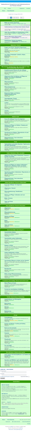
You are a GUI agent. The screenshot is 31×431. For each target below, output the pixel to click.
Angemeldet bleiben (24, 376)
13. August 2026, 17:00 (21, 23)
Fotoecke (7, 333)
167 (25, 34)
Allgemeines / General (16, 45)
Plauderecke (8, 339)
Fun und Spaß (8, 345)
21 (29, 30)
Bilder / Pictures (8, 198)
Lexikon (6, 102)
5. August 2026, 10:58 (21, 33)
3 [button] (14, 17)
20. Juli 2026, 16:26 (22, 41)
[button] (8, 18)
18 (24, 30)
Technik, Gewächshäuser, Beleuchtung (15, 297)
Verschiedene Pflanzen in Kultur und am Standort (17, 260)
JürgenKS (14, 23)
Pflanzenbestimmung (10, 87)
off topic (15, 315)
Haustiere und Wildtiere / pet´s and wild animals (16, 360)
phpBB (11, 426)
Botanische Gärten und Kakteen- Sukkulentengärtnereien (12, 93)
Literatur (7, 110)
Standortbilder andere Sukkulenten (13, 238)
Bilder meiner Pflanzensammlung (13, 273)
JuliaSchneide (15, 41)
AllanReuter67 (21, 413)
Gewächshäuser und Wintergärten (13, 299)
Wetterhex (12, 51)
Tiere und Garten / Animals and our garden (15, 352)
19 (26, 30)
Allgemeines (8, 208)
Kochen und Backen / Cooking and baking (15, 323)
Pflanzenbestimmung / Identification (13, 191)
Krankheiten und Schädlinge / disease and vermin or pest (15, 280)
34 (29, 24)
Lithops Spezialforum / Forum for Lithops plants (15, 182)
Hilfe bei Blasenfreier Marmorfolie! (13, 36)
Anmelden (2, 369)
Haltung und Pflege (9, 216)
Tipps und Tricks (9, 201)
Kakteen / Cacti (15, 116)
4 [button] (16, 17)
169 (29, 34)
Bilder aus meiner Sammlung (12, 22)
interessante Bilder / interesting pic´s (15, 229)
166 (23, 34)
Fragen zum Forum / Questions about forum (15, 47)
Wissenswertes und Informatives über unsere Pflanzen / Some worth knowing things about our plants (16, 67)
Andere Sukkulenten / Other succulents (15, 153)
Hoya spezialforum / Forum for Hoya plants (15, 205)
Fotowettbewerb (8, 317)
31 (24, 24)
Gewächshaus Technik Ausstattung (13, 40)
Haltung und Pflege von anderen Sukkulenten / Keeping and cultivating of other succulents (16, 165)
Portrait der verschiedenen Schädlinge (14, 289)
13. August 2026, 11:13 (21, 29)
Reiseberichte (8, 268)
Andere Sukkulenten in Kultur (12, 252)
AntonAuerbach (15, 37)
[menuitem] (4, 8)
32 (26, 24)
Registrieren (10, 369)
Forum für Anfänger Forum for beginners (15, 119)
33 (27, 24)
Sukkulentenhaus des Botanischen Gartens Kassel (17, 27)
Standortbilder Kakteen (10, 232)
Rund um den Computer (10, 327)
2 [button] (12, 17)
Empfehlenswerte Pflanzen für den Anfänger (15, 70)
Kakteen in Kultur (9, 245)
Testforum (7, 60)
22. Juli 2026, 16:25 (23, 37)
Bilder (6, 220)
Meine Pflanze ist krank (10, 283)
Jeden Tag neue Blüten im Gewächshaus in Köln (16, 32)
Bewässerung (8, 311)
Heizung (7, 306)
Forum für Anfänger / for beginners (13, 184)
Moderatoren (11, 73)
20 (27, 30)
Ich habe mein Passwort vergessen (7, 376)
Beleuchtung (8, 303)
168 (27, 34)
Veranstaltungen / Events (11, 98)
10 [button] (21, 17)
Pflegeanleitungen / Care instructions (14, 137)
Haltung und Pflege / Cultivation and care (15, 194)
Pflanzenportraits (9, 81)
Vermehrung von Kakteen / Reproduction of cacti (16, 132)
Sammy (16, 51)
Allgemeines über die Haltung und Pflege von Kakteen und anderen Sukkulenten (16, 77)
